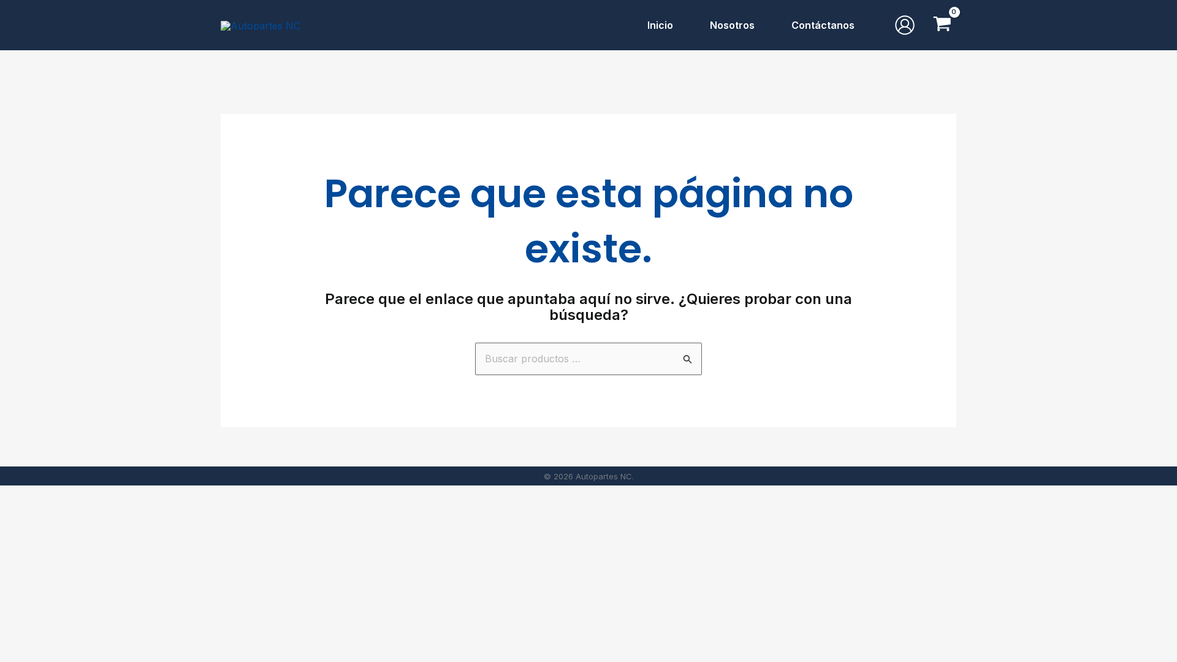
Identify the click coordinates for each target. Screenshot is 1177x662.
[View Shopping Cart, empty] (942, 25)
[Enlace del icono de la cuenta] (904, 25)
